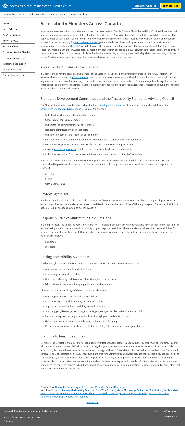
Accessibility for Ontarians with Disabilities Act (40, 6)
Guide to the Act (11, 46)
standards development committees (107, 105)
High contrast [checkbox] (170, 5)
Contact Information (13, 75)
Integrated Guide (12, 69)
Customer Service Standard (17, 52)
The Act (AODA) (10, 40)
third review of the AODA (87, 42)
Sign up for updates (145, 5)
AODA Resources (11, 34)
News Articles (10, 29)
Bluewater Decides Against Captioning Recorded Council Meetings (89, 387)
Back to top (93, 402)
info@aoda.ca (170, 416)
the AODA (75, 46)
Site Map (8, 421)
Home (6, 23)
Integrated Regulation (14, 63)
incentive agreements (65, 149)
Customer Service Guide (15, 58)
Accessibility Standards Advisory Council (61, 109)
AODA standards (80, 77)
